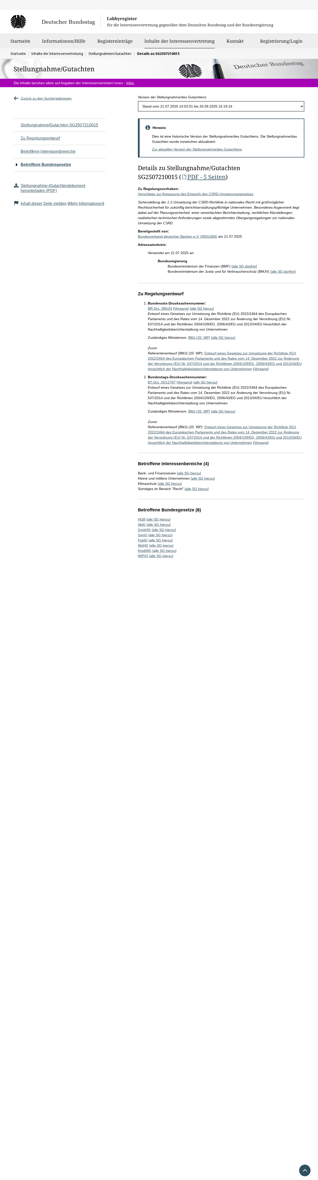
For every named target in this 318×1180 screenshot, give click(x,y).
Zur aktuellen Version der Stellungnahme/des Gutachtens (197, 149)
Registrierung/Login (281, 41)
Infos (130, 83)
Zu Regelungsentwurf (40, 138)
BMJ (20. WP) (199, 338)
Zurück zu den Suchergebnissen (46, 98)
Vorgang (181, 308)
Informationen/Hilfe (63, 41)
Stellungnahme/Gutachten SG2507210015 (59, 125)
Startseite (20, 41)
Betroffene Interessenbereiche (48, 151)
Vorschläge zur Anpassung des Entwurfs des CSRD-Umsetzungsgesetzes (195, 194)
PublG (143, 540)
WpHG (143, 545)
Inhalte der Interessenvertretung (179, 41)
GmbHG (144, 530)
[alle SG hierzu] (202, 308)
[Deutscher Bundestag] (55, 21)
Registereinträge (115, 41)
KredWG (144, 551)
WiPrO (143, 556)
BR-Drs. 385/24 (160, 308)
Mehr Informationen (86, 203)
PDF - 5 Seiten (206, 177)
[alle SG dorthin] (244, 266)
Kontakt (235, 41)
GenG (142, 535)
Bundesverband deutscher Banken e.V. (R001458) (177, 236)
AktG (142, 525)
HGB (141, 519)
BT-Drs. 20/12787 (162, 382)
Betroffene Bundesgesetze (46, 164)
